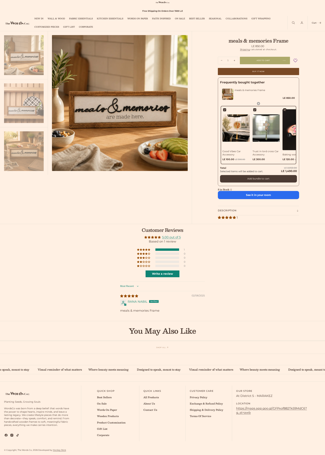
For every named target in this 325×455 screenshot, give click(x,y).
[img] (129, 296)
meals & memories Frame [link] (250, 90)
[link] (227, 94)
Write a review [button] (162, 273)
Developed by (52, 450)
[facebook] (6, 435)
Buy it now (258, 71)
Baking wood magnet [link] (295, 154)
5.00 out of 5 (171, 237)
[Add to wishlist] (295, 60)
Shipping (245, 49)
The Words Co (25, 450)
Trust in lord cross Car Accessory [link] (266, 153)
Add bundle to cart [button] (258, 178)
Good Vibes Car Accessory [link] (231, 153)
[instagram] (12, 435)
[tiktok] (18, 435)
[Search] (293, 22)
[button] (302, 22)
